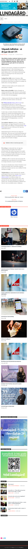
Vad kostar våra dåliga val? (6, 339)
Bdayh (13, 547)
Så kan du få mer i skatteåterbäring (7, 316)
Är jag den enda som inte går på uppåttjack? (16, 496)
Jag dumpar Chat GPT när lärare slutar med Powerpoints (11, 383)
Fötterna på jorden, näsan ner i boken (14, 196)
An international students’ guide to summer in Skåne (17, 509)
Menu (5, 18)
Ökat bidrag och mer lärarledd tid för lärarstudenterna (11, 361)
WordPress (21, 547)
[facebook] (27, 191)
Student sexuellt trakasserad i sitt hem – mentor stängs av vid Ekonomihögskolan (17, 503)
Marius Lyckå (11, 493)
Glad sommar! (11, 484)
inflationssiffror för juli (12, 102)
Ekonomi (21, 54)
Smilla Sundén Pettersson (13, 485)
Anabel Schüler (11, 511)
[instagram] (17, 1)
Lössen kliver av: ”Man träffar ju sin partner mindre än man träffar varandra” (16, 490)
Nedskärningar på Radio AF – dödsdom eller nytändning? (11, 246)
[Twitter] (14, 1)
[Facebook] (12, 1)
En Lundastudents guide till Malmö (14, 200)
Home (2, 22)
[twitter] (24, 191)
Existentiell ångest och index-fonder (7, 406)
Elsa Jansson (11, 505)
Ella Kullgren (11, 497)
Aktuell (5, 22)
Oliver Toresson (4, 54)
